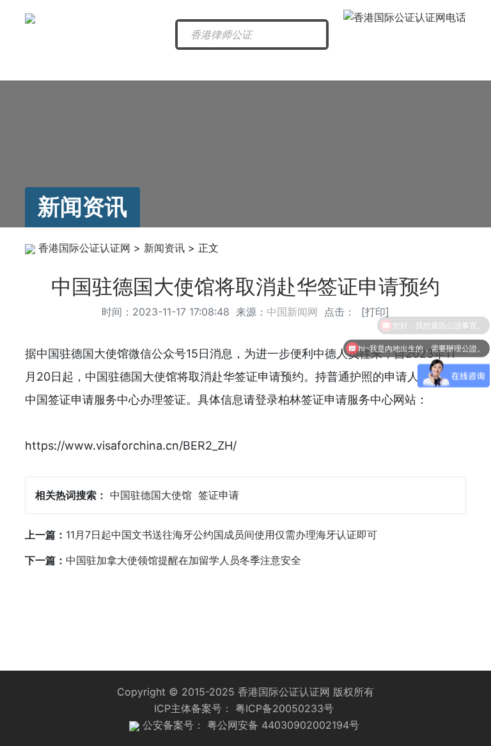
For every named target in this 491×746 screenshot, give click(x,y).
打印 (375, 311)
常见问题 (373, 65)
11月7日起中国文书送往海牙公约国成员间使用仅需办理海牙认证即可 (221, 534)
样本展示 (435, 65)
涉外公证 (311, 65)
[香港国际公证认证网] (30, 17)
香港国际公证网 (60, 69)
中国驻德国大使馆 (151, 495)
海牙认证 (249, 65)
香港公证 (187, 65)
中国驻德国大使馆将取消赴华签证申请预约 (245, 286)
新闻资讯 (164, 247)
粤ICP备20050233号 (284, 708)
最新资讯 (126, 65)
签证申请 (218, 495)
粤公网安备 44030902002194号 (283, 725)
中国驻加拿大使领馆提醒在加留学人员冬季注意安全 (183, 560)
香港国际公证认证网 (84, 247)
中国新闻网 (292, 311)
